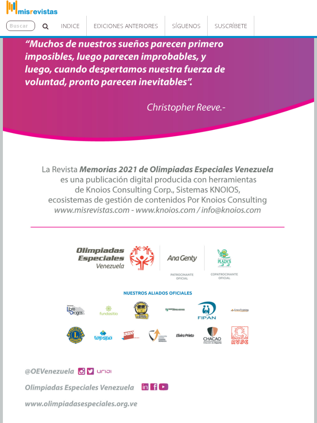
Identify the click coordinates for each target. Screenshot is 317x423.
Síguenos (186, 26)
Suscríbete (231, 26)
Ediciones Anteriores (126, 26)
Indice (70, 26)
